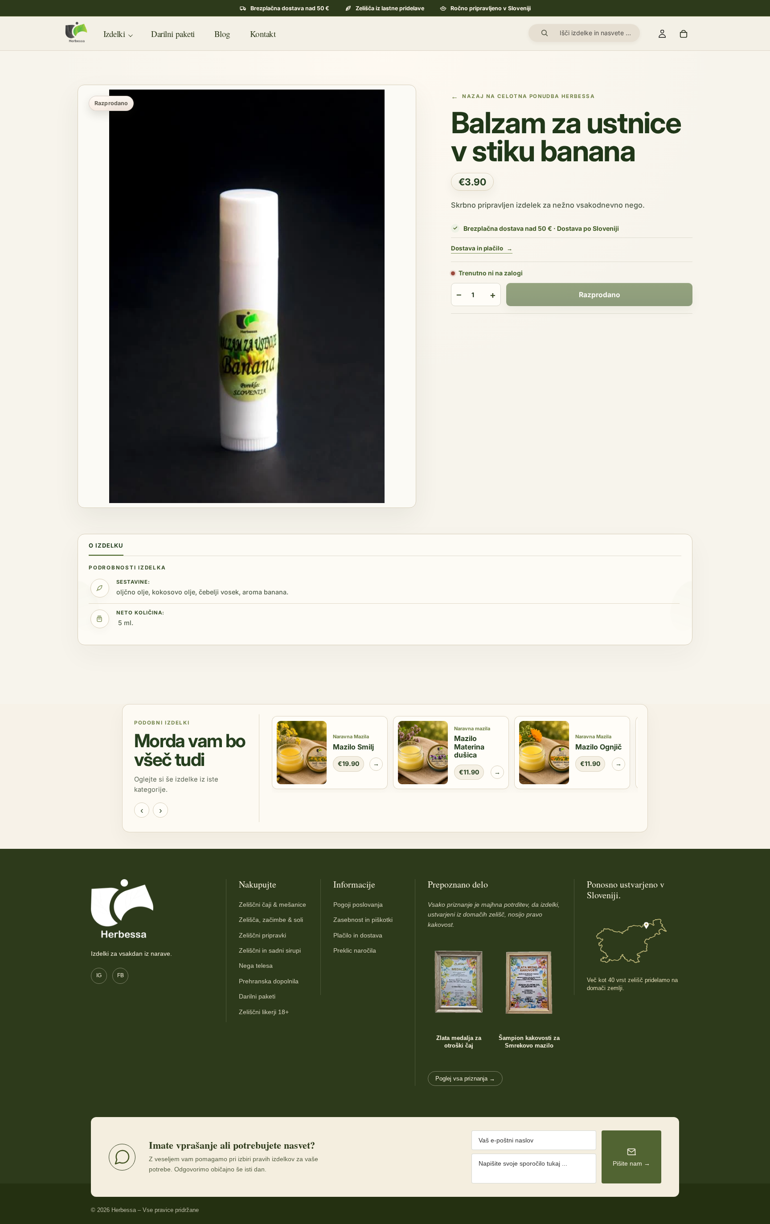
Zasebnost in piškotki (363, 919)
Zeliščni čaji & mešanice (272, 904)
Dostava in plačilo (481, 248)
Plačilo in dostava (357, 935)
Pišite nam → (631, 1163)
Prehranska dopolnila (269, 981)
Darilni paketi (257, 996)
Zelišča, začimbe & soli (271, 919)
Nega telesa (256, 965)
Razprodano (599, 295)
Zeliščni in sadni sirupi (270, 950)
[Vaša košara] (683, 33)
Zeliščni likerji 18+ (264, 1011)
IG (99, 975)
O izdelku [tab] (106, 545)
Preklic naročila (354, 950)
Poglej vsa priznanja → (465, 1078)
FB (120, 975)
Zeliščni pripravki (262, 935)
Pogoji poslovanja (358, 904)
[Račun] (662, 33)
